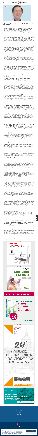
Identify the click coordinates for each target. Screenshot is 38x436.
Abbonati (19, 414)
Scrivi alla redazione (19, 410)
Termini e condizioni (19, 416)
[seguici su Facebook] (18, 426)
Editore (19, 408)
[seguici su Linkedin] (19, 426)
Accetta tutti (31, 430)
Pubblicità (19, 412)
